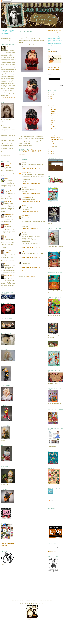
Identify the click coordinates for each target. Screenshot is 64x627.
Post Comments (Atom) (30, 276)
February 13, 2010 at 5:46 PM (31, 193)
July (52, 120)
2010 (51, 107)
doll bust (21, 151)
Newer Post (21, 273)
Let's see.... (53, 132)
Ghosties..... (53, 143)
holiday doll (38, 151)
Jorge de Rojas (25, 251)
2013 (51, 101)
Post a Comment (22, 270)
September (53, 115)
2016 (51, 96)
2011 (51, 105)
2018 (51, 92)
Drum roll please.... (55, 137)
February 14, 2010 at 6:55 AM (31, 201)
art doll (32, 150)
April (52, 126)
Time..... (21, 34)
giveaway (32, 151)
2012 (51, 103)
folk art (27, 151)
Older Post (42, 273)
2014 (51, 98)
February (53, 131)
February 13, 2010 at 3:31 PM (31, 168)
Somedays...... (7, 178)
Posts (51, 500)
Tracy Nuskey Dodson (26, 197)
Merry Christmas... (8, 201)
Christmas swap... (8, 190)
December (53, 109)
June (52, 122)
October (53, 113)
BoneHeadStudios (40, 150)
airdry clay (26, 150)
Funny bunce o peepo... (9, 214)
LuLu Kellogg (25, 172)
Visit (52, 551)
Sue (22, 162)
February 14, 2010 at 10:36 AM (31, 228)
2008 (51, 151)
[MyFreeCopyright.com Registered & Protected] (55, 69)
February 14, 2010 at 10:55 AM (31, 247)
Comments (52, 503)
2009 (51, 149)
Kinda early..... (7, 224)
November (53, 111)
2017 (51, 94)
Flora (8, 46)
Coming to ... (7, 263)
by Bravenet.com (55, 169)
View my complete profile (8, 97)
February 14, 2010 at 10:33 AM (31, 211)
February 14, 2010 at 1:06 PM (31, 267)
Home (32, 273)
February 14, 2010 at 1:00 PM (31, 257)
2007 (51, 153)
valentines (22, 154)
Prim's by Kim (25, 215)
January (53, 146)
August (53, 118)
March (53, 128)
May (52, 124)
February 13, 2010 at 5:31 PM (31, 183)
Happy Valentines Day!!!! (57, 139)
